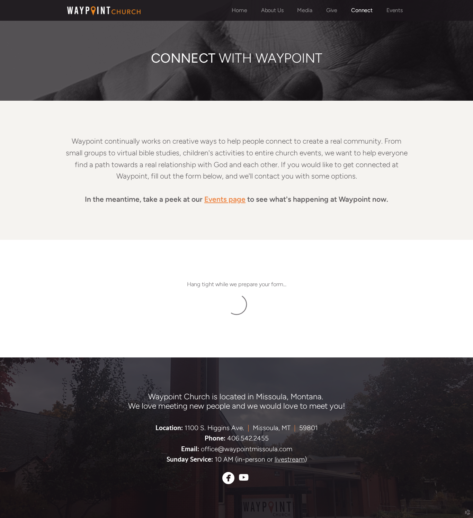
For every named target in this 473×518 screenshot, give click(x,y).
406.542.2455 (248, 438)
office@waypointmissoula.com (246, 449)
